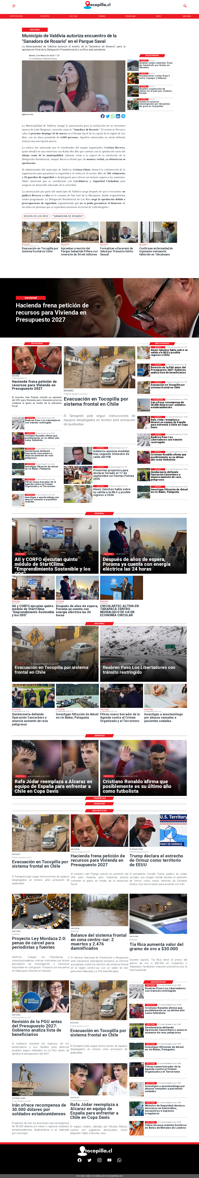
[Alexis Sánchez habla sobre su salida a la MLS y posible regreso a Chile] (143, 352)
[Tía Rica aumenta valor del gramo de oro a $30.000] (158, 933)
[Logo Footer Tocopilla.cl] (98, 1155)
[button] (36, 216)
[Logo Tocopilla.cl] (99, 9)
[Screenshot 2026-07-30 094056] (33, 599)
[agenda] (18, 485)
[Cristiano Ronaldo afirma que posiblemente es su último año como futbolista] (143, 457)
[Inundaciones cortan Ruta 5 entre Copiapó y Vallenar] (133, 78)
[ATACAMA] (133, 65)
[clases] (133, 91)
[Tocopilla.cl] (14, 7)
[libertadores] (143, 440)
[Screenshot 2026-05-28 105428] (77, 599)
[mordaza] (40, 928)
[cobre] (136, 1128)
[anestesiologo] (18, 500)
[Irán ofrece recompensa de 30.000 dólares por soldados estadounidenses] (143, 405)
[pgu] (143, 370)
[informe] (136, 1109)
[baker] (143, 492)
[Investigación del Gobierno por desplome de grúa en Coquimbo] (133, 104)
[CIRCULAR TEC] (121, 599)
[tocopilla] (143, 387)
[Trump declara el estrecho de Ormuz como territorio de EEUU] (158, 846)
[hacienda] (37, 374)
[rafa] (143, 422)
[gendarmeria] (143, 474)
